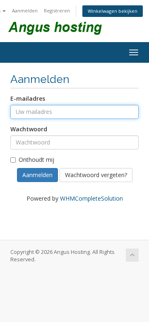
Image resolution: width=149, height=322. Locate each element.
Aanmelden (25, 10)
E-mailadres (27, 98)
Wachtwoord (28, 129)
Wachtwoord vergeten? (96, 175)
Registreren (57, 10)
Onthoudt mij (36, 159)
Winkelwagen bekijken (112, 11)
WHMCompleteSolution (91, 198)
